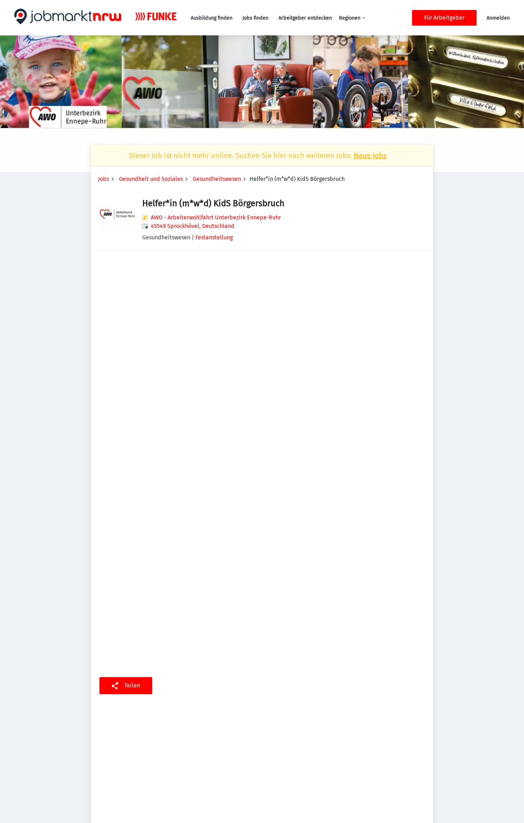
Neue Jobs (370, 155)
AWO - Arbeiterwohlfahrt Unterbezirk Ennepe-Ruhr (216, 217)
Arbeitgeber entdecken (305, 18)
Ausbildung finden (211, 18)
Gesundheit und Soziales (151, 179)
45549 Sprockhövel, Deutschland (193, 226)
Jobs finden (255, 18)
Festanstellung (214, 237)
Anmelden (498, 18)
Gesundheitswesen (217, 179)
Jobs (103, 179)
